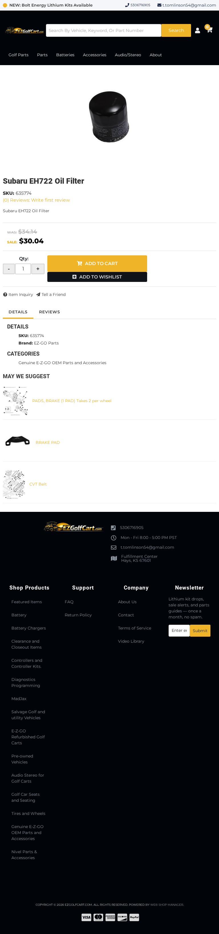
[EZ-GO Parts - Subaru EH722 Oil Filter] (109, 118)
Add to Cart (101, 263)
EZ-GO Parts (46, 343)
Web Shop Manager (166, 905)
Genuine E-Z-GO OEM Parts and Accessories (62, 362)
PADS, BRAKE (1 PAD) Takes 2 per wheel (71, 400)
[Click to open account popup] (197, 30)
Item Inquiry (21, 294)
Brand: (26, 343)
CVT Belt (38, 484)
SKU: (8, 193)
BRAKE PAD (48, 442)
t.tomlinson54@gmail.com (189, 5)
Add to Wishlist (100, 277)
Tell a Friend (54, 294)
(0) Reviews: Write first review (36, 200)
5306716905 (131, 527)
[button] (118, 30)
